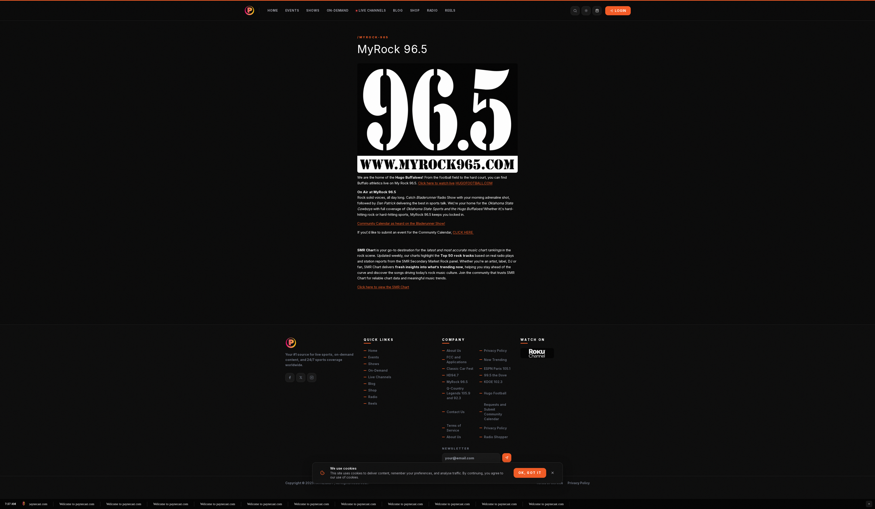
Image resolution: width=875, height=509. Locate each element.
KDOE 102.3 (493, 382)
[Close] (552, 472)
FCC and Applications (457, 359)
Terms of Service (454, 428)
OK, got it (529, 473)
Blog (398, 10)
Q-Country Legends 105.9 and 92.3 (458, 393)
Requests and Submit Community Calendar (495, 412)
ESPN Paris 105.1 (497, 368)
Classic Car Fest (460, 368)
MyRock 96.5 (457, 382)
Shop (415, 10)
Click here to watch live (436, 183)
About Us (454, 350)
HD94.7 (453, 375)
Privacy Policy (495, 350)
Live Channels (372, 10)
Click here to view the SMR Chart (383, 287)
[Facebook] (289, 377)
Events (292, 10)
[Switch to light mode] (586, 10)
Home (273, 10)
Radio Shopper (496, 437)
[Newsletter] (506, 457)
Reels (450, 10)
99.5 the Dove (495, 375)
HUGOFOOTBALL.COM (474, 183)
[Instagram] (311, 377)
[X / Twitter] (300, 377)
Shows (312, 10)
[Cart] (597, 10)
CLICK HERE (463, 232)
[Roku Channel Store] (537, 353)
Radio (432, 10)
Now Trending (495, 360)
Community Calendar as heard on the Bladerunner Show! (401, 223)
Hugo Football (495, 393)
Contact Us (456, 412)
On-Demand (338, 10)
